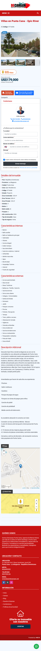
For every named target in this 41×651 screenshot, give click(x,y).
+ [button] (4, 450)
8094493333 (26, 119)
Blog (4, 598)
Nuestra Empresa (9, 601)
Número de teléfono (9, 143)
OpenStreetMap (35, 488)
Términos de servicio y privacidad (28, 167)
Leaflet (24, 488)
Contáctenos (7, 604)
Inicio (5, 593)
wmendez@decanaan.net (21, 121)
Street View (9, 72)
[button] (38, 32)
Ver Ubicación (17, 506)
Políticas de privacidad (10, 607)
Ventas (5, 595)
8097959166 (6, 574)
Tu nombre (6, 131)
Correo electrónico (8, 137)
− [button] (4, 454)
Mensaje (6, 150)
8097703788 (16, 119)
